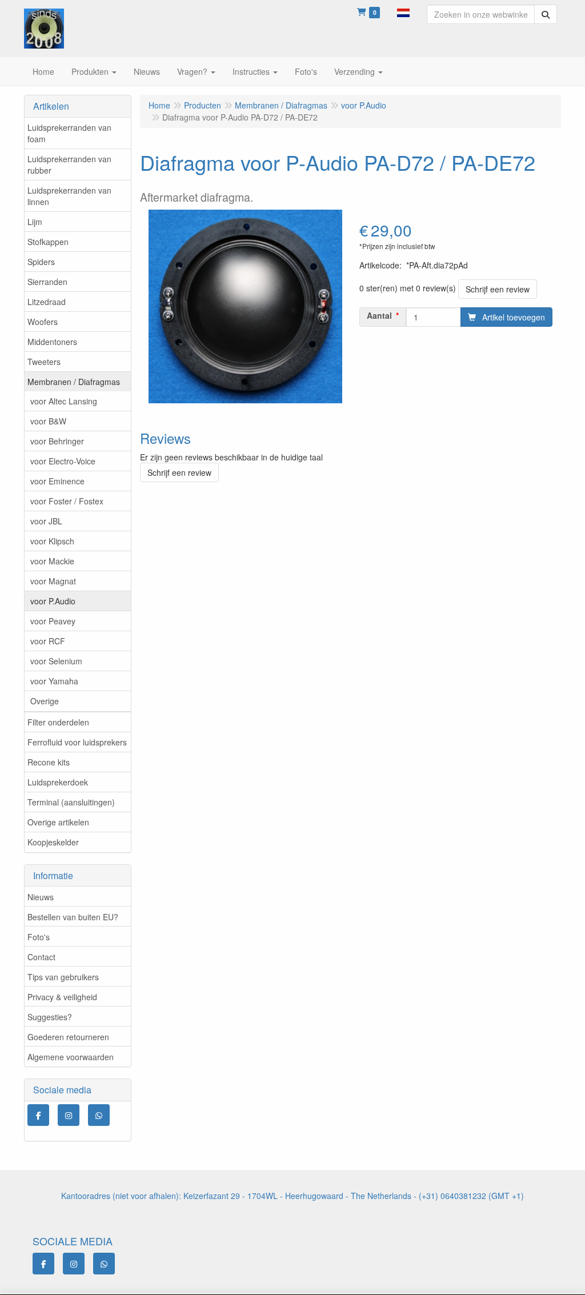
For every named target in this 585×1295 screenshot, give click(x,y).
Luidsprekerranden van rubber (69, 164)
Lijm (34, 221)
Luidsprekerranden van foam (69, 133)
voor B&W (48, 421)
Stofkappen (48, 241)
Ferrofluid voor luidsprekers (77, 742)
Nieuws (40, 897)
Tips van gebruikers (63, 977)
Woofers (42, 321)
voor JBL (46, 521)
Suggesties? (49, 1017)
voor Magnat (53, 581)
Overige (44, 701)
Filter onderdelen (58, 722)
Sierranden (47, 281)
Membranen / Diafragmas (73, 381)
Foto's (38, 937)
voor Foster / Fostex (66, 501)
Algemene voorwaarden (70, 1057)
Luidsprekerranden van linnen (69, 196)
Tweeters (44, 361)
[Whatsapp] (99, 1115)
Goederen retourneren (68, 1037)
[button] (403, 11)
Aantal (379, 315)
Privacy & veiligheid (62, 997)
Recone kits (48, 762)
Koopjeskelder (53, 842)
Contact (41, 957)
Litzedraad (46, 301)
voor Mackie (52, 561)
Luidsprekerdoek (57, 782)
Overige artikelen (58, 822)
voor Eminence (57, 481)
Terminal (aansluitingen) (71, 802)
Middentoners (52, 341)
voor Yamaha (54, 681)
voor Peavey (52, 621)
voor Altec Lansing (63, 401)
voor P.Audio (52, 601)
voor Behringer (57, 441)
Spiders (41, 261)
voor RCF (47, 641)
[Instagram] (68, 1115)
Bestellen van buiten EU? (72, 917)
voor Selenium (56, 661)
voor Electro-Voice (62, 461)
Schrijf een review (498, 289)
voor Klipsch (52, 541)
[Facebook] (38, 1115)
